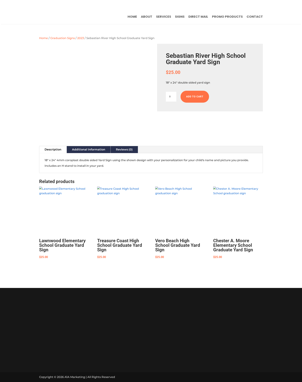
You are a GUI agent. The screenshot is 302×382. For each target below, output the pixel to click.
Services (163, 16)
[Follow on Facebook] (221, 4)
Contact (255, 16)
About (146, 16)
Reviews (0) (124, 149)
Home (132, 16)
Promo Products (227, 16)
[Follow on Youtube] (230, 4)
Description (53, 149)
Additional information (88, 149)
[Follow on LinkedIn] (250, 377)
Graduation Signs (62, 38)
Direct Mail (198, 16)
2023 (80, 38)
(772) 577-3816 (157, 4)
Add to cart (194, 96)
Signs (180, 16)
